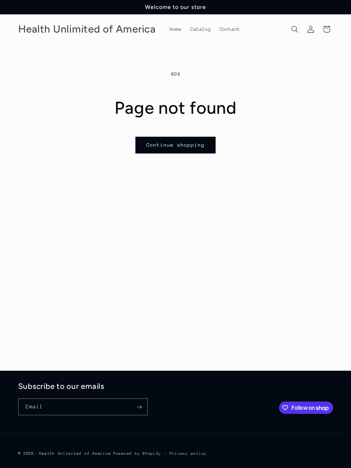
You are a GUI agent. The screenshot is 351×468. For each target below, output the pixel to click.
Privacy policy (188, 453)
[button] (295, 29)
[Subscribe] (139, 406)
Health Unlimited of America (75, 453)
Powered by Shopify (137, 453)
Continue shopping (175, 145)
